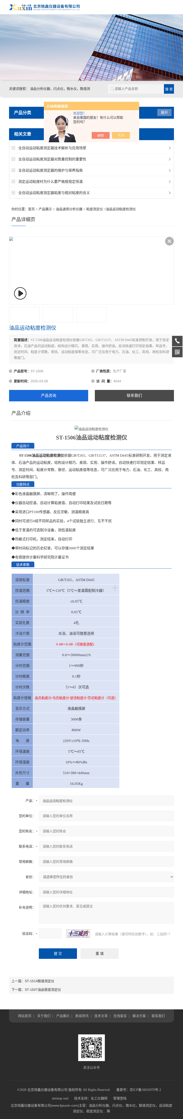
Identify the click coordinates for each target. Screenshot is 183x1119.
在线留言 (120, 1016)
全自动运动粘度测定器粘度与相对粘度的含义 (54, 193)
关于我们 (44, 1016)
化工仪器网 (99, 1098)
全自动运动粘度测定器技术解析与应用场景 (52, 148)
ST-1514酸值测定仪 (39, 981)
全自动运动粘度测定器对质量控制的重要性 (52, 159)
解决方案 (139, 1016)
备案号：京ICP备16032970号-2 (138, 1090)
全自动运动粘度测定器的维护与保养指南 (50, 170)
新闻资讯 (82, 1016)
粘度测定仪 (94, 209)
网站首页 (24, 1016)
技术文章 (101, 1016)
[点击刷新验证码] (78, 934)
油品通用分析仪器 (69, 209)
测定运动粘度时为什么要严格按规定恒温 (50, 181)
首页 (31, 209)
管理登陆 (120, 1098)
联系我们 (134, 395)
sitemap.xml (60, 1098)
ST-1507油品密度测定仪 (43, 989)
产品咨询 (48, 395)
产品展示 (45, 209)
